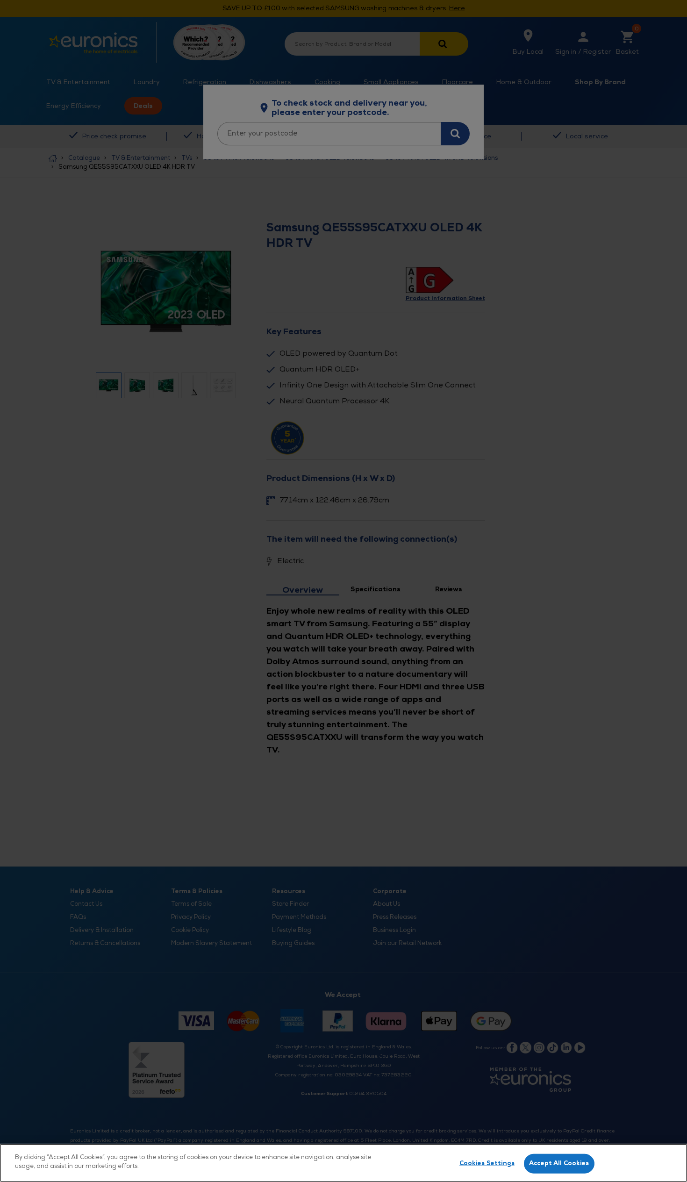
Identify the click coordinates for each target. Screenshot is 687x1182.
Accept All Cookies (559, 1163)
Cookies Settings (487, 1163)
